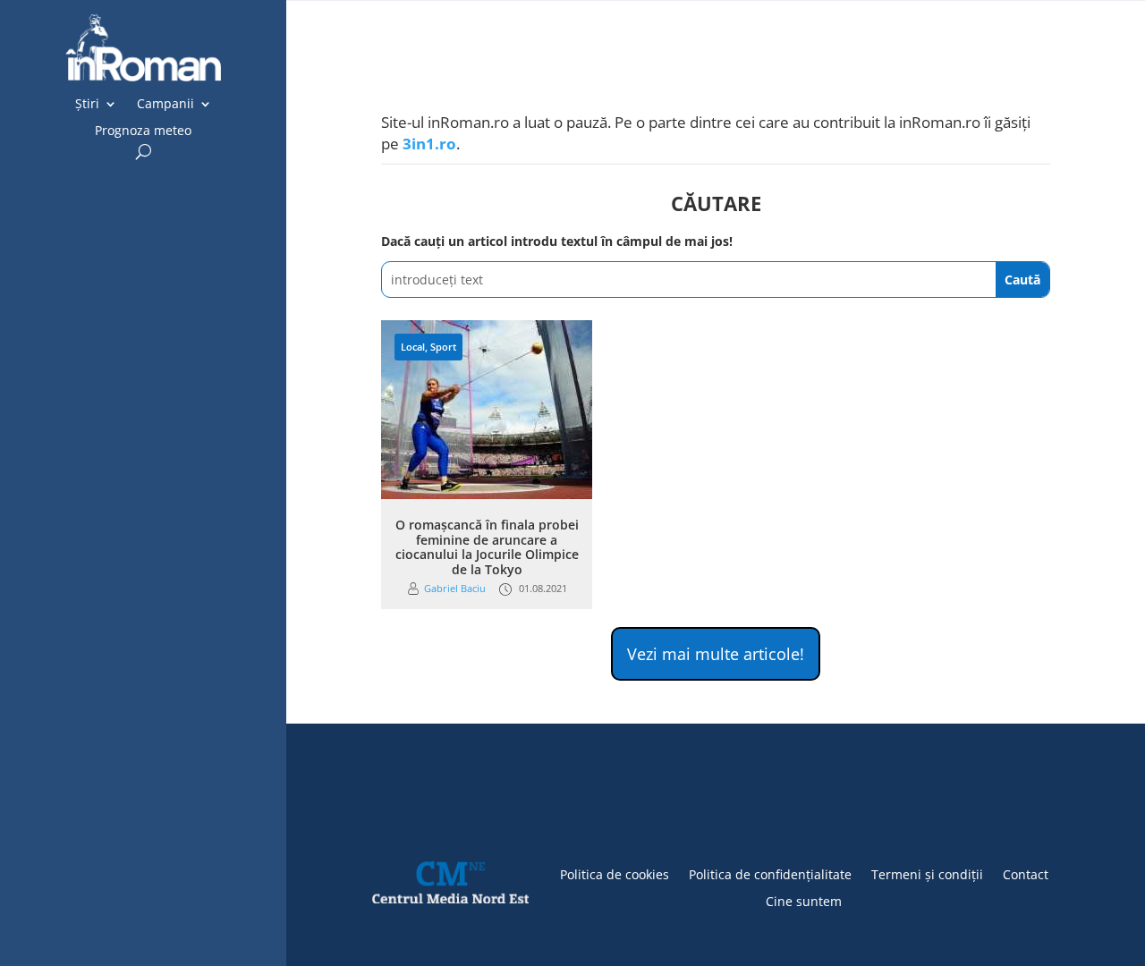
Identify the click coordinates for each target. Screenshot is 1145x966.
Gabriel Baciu (455, 588)
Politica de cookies (614, 873)
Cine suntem (804, 900)
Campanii (165, 104)
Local (413, 346)
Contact (1025, 873)
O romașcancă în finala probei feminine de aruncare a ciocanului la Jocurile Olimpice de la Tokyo (487, 547)
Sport (443, 346)
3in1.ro (429, 143)
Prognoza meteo (143, 131)
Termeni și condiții (927, 873)
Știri (87, 104)
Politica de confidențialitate (770, 873)
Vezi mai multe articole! (715, 654)
